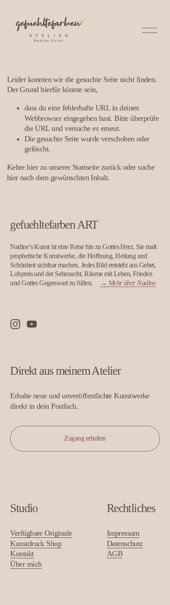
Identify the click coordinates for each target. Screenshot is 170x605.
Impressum (123, 533)
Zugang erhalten (85, 438)
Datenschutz (125, 543)
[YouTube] (32, 324)
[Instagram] (15, 324)
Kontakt (22, 553)
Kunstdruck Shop (35, 543)
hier (32, 167)
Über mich (25, 564)
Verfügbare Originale (41, 533)
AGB (114, 553)
